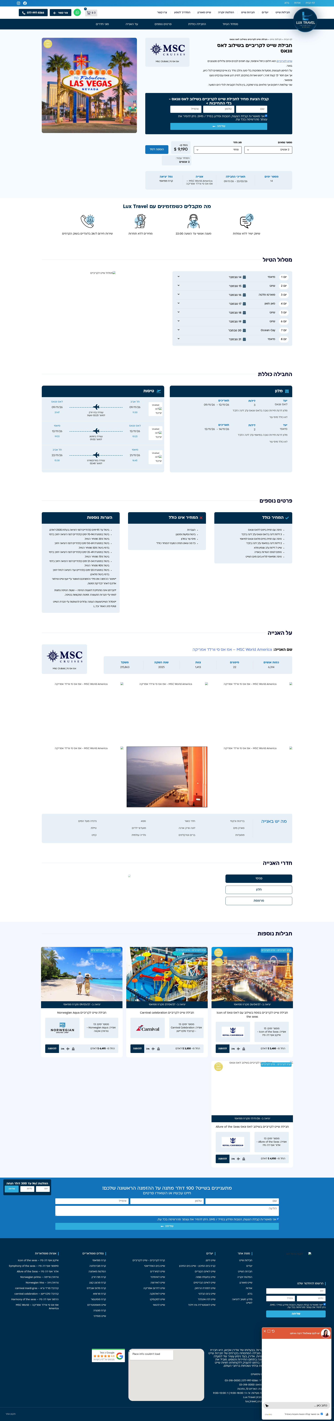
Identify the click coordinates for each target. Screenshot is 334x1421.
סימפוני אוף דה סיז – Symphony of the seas (34, 1266)
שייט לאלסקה (157, 1294)
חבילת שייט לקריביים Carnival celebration (167, 1013)
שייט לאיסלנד (157, 1277)
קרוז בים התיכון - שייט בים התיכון (197, 1266)
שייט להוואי (159, 1305)
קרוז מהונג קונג (97, 1283)
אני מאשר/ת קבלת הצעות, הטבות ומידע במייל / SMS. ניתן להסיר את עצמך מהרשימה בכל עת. (216, 1219)
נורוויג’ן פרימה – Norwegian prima (39, 1277)
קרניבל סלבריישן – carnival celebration (36, 1294)
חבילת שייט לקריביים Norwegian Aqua (81, 1013)
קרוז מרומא (99, 1294)
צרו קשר (162, 12)
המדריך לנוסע (182, 12)
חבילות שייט (283, 12)
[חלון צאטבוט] (296, 1373)
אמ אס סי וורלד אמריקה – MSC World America (37, 1307)
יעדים (265, 12)
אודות (297, 3)
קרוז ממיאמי (240, 1005)
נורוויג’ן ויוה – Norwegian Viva (42, 1283)
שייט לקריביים (284, 61)
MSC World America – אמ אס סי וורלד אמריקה (232, 650)
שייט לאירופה (157, 1283)
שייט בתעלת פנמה (205, 1277)
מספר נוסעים (285, 143)
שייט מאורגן (204, 12)
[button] (263, 277)
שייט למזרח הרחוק (205, 1288)
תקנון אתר (10, 1414)
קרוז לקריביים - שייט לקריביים (276, 950)
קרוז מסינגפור (98, 1299)
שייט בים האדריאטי (154, 1266)
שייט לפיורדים (157, 1272)
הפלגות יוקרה (226, 12)
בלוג (286, 3)
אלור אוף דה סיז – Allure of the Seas (38, 1272)
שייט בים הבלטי (206, 1294)
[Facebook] (25, 3)
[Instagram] (18, 3)
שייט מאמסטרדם (96, 1305)
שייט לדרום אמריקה (154, 1288)
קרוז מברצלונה (97, 1266)
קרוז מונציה (99, 1311)
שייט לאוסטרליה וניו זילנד (201, 1305)
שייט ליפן (210, 1260)
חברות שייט (248, 12)
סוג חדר (237, 143)
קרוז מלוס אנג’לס (96, 1288)
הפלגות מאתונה (97, 1272)
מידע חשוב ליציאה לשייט (242, 1301)
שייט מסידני (100, 1316)
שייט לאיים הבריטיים (204, 1283)
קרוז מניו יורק (99, 1277)
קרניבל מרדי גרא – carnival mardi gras (37, 1288)
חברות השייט (245, 1272)
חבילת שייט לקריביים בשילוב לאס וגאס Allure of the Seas (252, 1127)
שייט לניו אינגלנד (206, 1299)
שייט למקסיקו (157, 1299)
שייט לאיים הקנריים (205, 1272)
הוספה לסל (157, 149)
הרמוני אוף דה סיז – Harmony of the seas (35, 1299)
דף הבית (310, 3)
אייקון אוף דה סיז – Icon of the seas (38, 1260)
